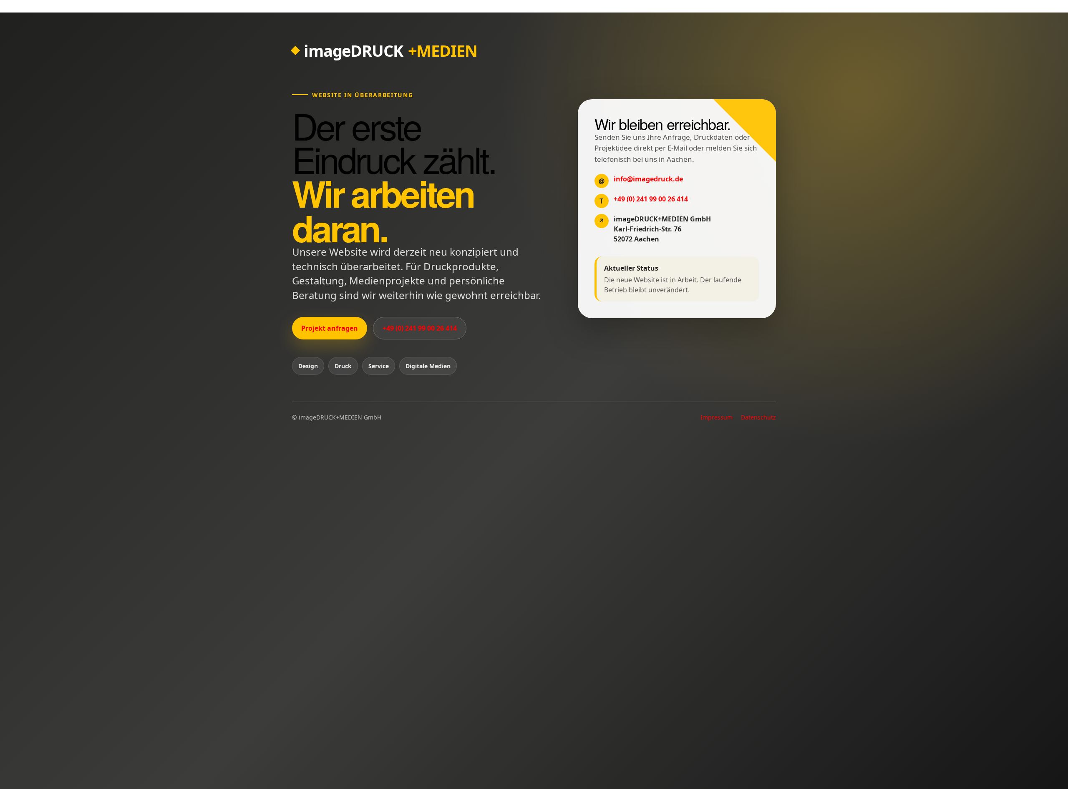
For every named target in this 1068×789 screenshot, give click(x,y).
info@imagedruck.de (648, 178)
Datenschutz (758, 417)
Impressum (716, 417)
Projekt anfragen (329, 328)
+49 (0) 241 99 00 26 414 (420, 328)
